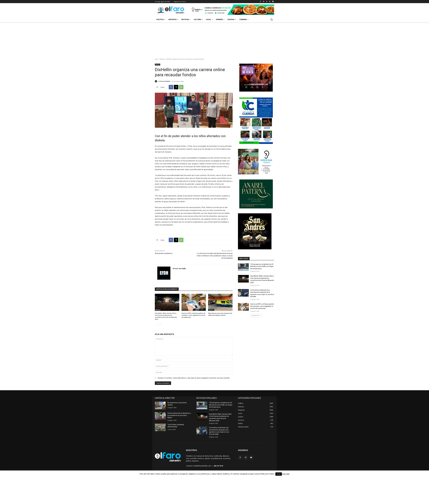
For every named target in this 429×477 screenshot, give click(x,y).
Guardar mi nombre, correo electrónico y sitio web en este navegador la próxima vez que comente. (194, 378)
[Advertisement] (214, 39)
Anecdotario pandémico (163, 253)
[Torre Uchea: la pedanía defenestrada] (160, 427)
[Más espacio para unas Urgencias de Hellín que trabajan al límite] (220, 302)
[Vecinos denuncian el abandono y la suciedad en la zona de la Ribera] (160, 416)
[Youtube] (273, 1)
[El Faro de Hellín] (156, 81)
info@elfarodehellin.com (202, 466)
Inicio (156, 59)
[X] (269, 1)
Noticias (162, 59)
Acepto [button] (279, 474)
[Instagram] (263, 1)
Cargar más (255, 315)
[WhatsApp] (181, 87)
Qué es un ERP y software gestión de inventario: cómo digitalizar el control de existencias (193, 315)
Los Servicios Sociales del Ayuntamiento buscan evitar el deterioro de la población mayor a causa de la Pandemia (215, 255)
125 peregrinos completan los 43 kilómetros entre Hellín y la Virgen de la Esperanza (262, 266)
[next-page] (159, 324)
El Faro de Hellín (165, 81)
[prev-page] (156, 324)
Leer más (285, 474)
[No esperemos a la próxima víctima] (160, 405)
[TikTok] (266, 1)
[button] (271, 19)
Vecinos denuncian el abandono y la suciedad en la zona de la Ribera (179, 415)
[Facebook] (260, 1)
